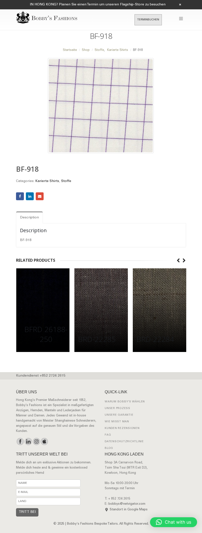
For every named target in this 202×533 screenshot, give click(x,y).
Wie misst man (117, 421)
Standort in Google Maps (129, 509)
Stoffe (66, 181)
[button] (173, 522)
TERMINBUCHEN (148, 19)
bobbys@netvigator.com (126, 504)
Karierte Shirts (47, 181)
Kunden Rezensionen (122, 428)
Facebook (20, 196)
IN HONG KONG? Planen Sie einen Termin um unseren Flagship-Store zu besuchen (98, 4)
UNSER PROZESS (117, 408)
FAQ (108, 435)
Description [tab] (29, 217)
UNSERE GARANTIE (119, 415)
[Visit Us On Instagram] (36, 441)
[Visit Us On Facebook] (20, 441)
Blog (109, 448)
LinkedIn (30, 196)
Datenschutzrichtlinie (124, 441)
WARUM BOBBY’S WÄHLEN (125, 401)
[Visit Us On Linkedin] (28, 441)
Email (40, 196)
